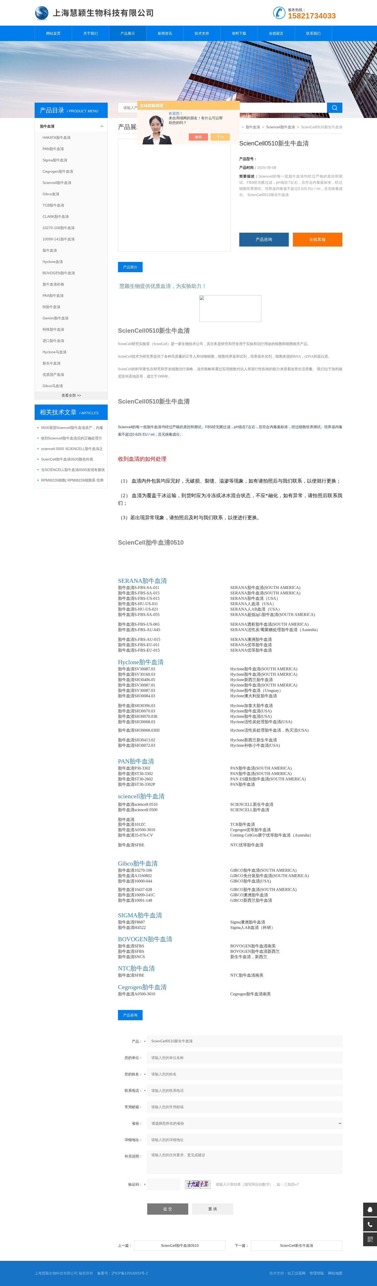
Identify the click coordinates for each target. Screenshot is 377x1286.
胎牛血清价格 (53, 284)
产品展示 (128, 33)
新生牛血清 (52, 363)
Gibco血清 (51, 194)
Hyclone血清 (53, 262)
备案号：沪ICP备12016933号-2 (122, 1273)
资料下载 (239, 33)
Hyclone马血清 (54, 352)
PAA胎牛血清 (53, 295)
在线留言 (276, 33)
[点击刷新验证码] (198, 1184)
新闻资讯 (165, 33)
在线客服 (317, 239)
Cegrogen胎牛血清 (58, 171)
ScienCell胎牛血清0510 (180, 1245)
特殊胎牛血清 (53, 329)
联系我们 (313, 33)
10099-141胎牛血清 (59, 239)
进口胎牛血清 (53, 341)
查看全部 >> (71, 395)
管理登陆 (317, 1273)
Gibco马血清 (53, 386)
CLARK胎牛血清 (56, 216)
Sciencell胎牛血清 (57, 183)
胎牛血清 (47, 126)
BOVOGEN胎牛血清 (59, 273)
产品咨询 (264, 239)
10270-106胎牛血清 (59, 228)
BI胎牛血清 (51, 307)
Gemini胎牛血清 (55, 318)
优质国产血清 (53, 374)
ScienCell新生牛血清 (296, 1245)
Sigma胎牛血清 (55, 160)
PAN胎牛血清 (53, 149)
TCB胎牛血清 (53, 205)
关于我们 (90, 33)
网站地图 (335, 1273)
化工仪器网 (296, 1273)
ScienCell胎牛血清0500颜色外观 (67, 459)
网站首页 (53, 33)
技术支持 (202, 33)
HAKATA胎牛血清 (57, 137)
